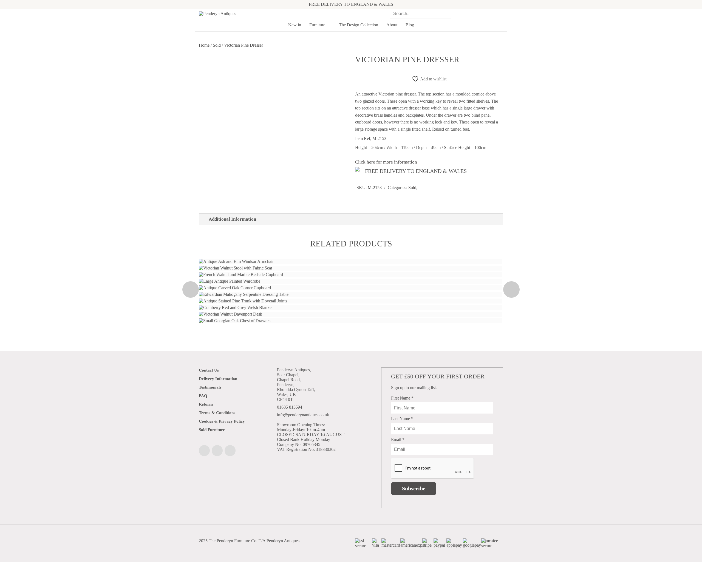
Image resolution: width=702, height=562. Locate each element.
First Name (402, 398)
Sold (217, 45)
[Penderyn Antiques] (247, 13)
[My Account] (486, 13)
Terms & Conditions (217, 413)
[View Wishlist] (493, 13)
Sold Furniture (212, 430)
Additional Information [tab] (232, 219)
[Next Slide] (511, 289)
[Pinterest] (230, 450)
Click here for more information (386, 162)
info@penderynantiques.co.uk (303, 414)
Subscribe (413, 488)
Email (397, 439)
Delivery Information (218, 378)
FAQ (203, 396)
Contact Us (209, 370)
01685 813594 (289, 407)
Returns (206, 404)
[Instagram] (217, 450)
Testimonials (210, 387)
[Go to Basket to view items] (501, 13)
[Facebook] (204, 450)
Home (204, 45)
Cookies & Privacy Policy (222, 421)
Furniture (317, 25)
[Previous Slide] (190, 289)
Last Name (402, 418)
